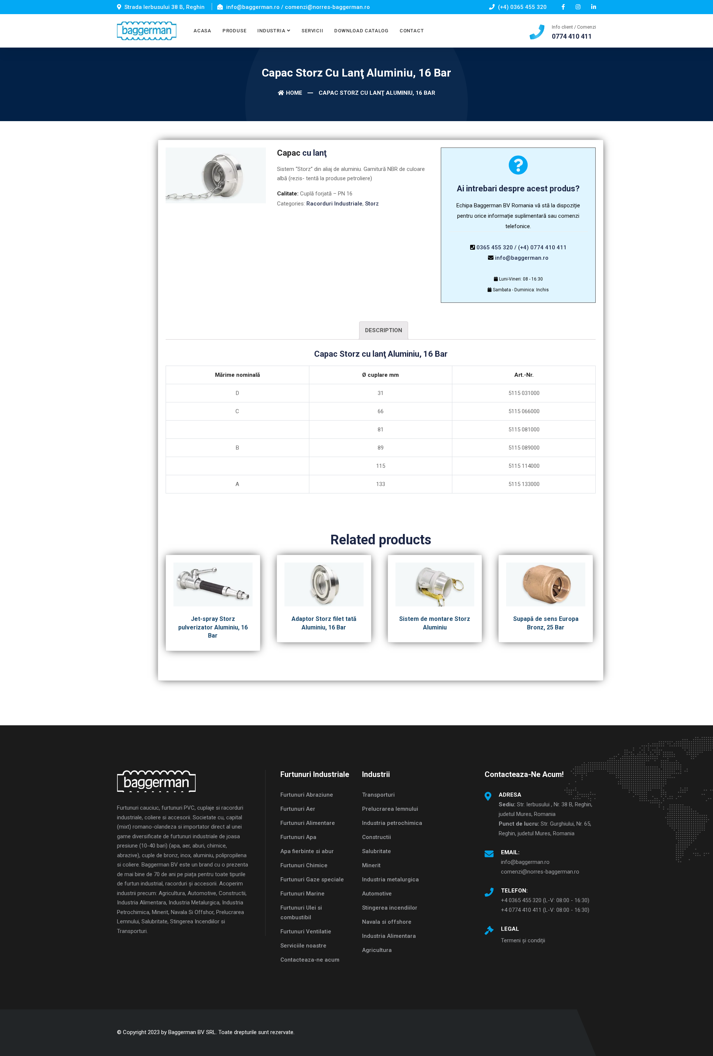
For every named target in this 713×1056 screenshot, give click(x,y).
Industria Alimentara (389, 936)
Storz (372, 203)
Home (294, 93)
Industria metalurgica (390, 879)
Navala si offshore (386, 922)
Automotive (377, 893)
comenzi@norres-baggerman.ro (540, 871)
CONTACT (412, 30)
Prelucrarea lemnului (390, 809)
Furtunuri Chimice (304, 865)
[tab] (383, 330)
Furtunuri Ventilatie (305, 931)
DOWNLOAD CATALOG (361, 30)
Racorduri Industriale (334, 203)
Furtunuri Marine (302, 893)
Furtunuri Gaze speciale (312, 879)
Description (383, 330)
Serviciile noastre (303, 945)
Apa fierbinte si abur (307, 851)
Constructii (376, 837)
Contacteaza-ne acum (309, 959)
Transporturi (378, 794)
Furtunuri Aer (297, 809)
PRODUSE (234, 30)
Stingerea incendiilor (389, 907)
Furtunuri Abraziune (306, 794)
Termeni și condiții (523, 940)
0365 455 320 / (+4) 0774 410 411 (521, 247)
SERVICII (312, 30)
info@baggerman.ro (521, 258)
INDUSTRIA (271, 30)
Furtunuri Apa (298, 837)
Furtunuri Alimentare (307, 823)
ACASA (202, 30)
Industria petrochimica (392, 823)
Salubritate (376, 851)
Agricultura (377, 950)
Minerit (371, 865)
